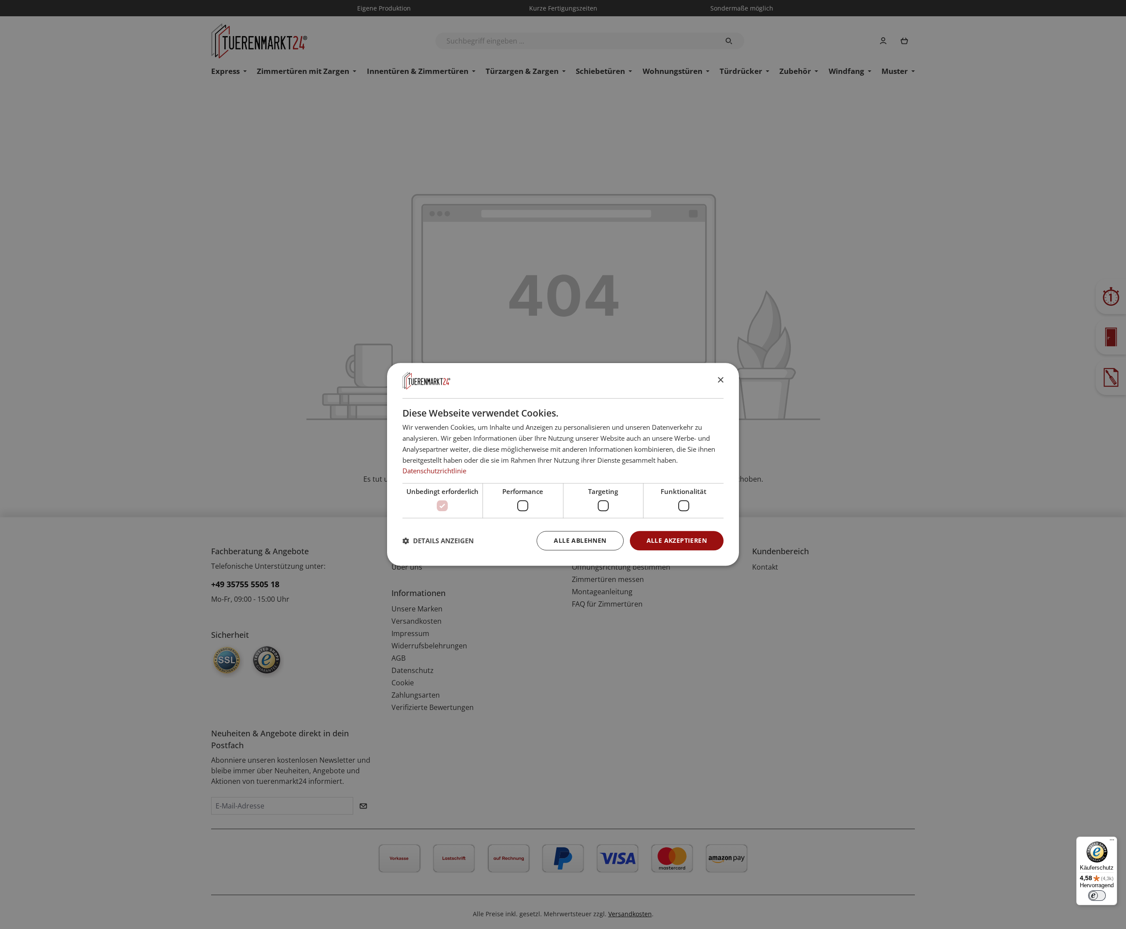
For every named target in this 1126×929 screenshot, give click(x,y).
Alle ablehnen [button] (580, 540)
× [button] (720, 380)
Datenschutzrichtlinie (434, 471)
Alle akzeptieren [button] (677, 540)
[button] (438, 540)
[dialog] (563, 464)
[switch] (1097, 895)
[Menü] (1112, 842)
